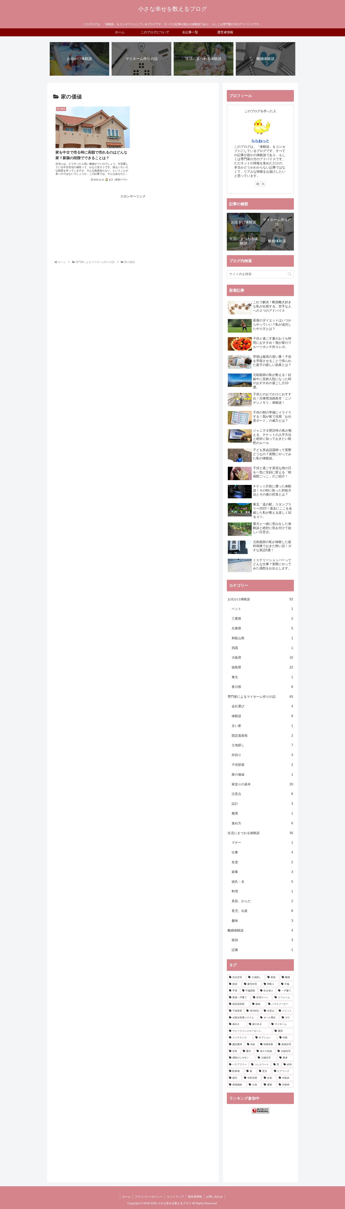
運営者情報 (195, 1196)
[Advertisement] (133, 227)
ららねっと (260, 141)
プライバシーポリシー (149, 1196)
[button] (289, 274)
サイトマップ (175, 1196)
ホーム (126, 1196)
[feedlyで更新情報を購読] (257, 183)
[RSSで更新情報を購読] (263, 183)
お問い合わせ (214, 1196)
